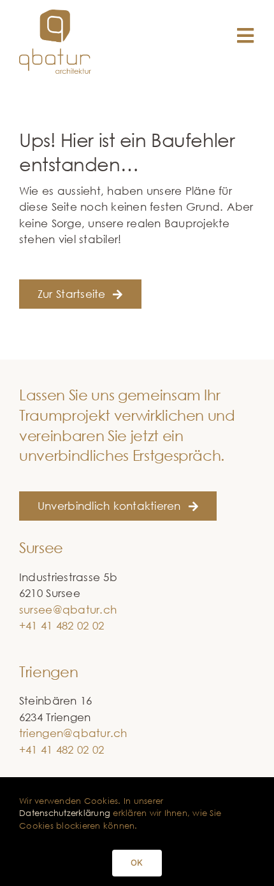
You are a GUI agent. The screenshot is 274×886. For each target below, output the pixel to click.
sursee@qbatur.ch (68, 609)
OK (137, 862)
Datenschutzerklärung (64, 813)
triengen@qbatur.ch (73, 733)
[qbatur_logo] (55, 15)
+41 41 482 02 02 (61, 625)
